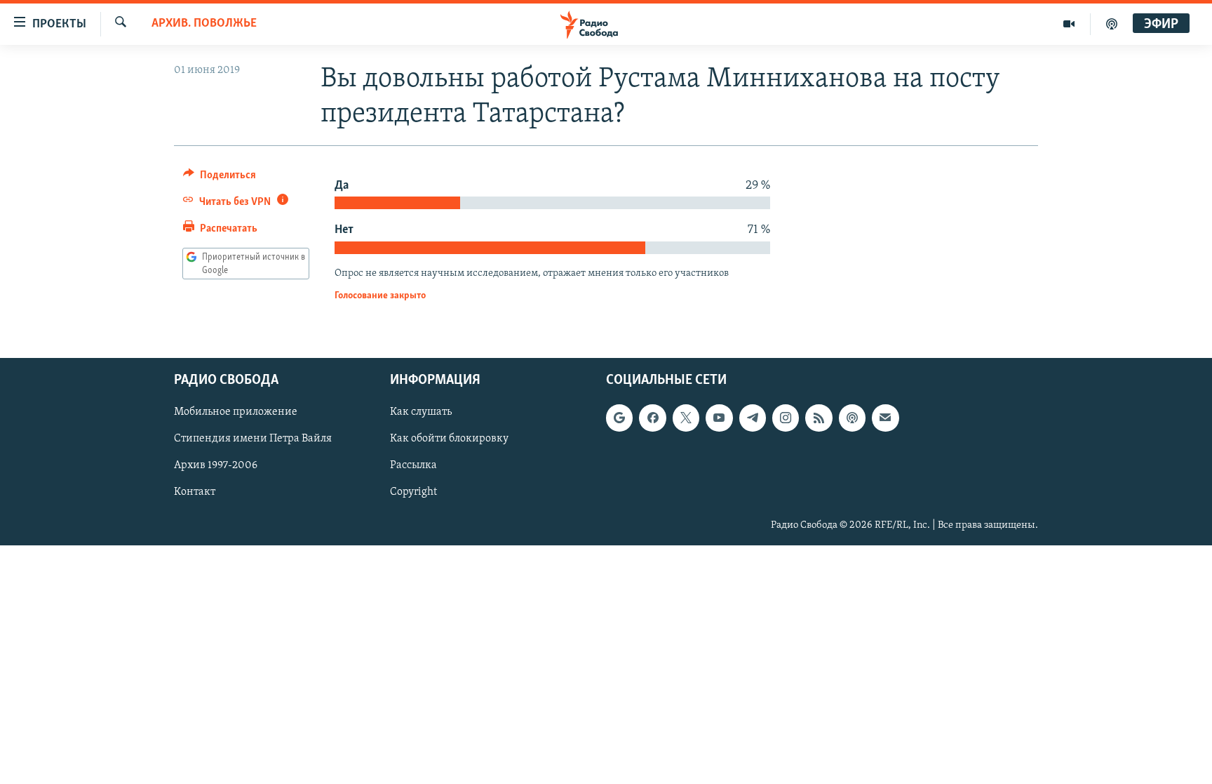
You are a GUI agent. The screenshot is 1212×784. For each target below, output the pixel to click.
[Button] (219, 178)
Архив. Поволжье (204, 24)
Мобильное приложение (235, 412)
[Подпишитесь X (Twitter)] (686, 418)
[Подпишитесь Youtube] (719, 418)
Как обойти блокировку (449, 439)
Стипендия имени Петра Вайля (253, 439)
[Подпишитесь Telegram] (752, 418)
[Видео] (1069, 23)
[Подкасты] (852, 418)
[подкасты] (1112, 23)
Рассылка (413, 466)
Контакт (194, 492)
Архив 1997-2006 (215, 466)
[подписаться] (885, 418)
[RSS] (818, 418)
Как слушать (421, 412)
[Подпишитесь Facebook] (652, 418)
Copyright (413, 492)
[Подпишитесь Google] (619, 418)
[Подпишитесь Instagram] (785, 418)
